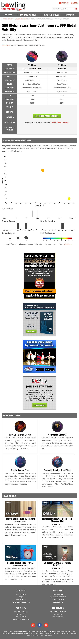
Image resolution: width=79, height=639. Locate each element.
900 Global (32, 65)
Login (75, 3)
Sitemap (53, 631)
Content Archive (58, 599)
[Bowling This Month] (13, 9)
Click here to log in (60, 122)
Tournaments (58, 602)
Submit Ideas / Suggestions (21, 602)
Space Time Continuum (32, 69)
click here (68, 244)
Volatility (62, 69)
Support (64, 3)
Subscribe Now (21, 594)
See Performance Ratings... (47, 116)
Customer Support (21, 612)
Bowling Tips (58, 594)
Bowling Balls (21, 599)
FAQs (21, 597)
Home (5, 19)
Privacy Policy (21, 617)
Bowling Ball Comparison (17, 19)
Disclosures (21, 614)
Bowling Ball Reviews (58, 597)
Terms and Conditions (21, 619)
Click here (6, 45)
